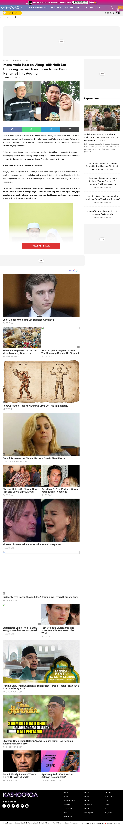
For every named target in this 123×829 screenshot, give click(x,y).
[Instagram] (108, 13)
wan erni (8, 77)
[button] (112, 8)
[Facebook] (105, 13)
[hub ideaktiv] (118, 7)
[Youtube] (116, 13)
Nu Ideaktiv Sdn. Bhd (99, 823)
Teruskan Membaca (41, 246)
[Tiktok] (113, 13)
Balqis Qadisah (89, 140)
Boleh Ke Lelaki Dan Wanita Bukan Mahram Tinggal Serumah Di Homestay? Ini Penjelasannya (102, 181)
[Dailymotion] (119, 13)
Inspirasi (16, 60)
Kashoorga (6, 60)
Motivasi (25, 60)
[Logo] (11, 7)
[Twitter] (110, 13)
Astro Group (117, 823)
